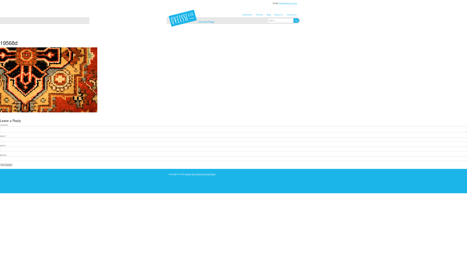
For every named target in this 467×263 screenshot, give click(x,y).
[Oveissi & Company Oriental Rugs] (183, 18)
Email (3, 145)
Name (3, 136)
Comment (4, 125)
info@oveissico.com (288, 3)
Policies (259, 14)
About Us (278, 14)
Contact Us (292, 14)
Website (3, 155)
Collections (247, 14)
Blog (269, 14)
